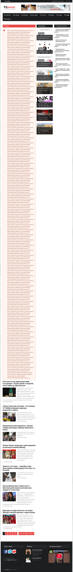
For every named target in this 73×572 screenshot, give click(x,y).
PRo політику (7, 15)
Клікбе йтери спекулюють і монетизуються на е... (44, 37)
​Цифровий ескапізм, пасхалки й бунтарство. (44, 104)
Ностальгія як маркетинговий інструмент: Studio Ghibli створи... (62, 45)
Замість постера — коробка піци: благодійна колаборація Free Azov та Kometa (19, 468)
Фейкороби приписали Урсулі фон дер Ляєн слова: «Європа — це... (62, 60)
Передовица (41, 26)
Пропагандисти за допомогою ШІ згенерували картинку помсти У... (61, 50)
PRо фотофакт (34, 15)
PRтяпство (43, 15)
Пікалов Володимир (37, 550)
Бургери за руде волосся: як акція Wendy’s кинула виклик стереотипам (19, 511)
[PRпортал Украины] (10, 8)
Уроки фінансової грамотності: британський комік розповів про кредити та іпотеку (17, 488)
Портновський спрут (43, 52)
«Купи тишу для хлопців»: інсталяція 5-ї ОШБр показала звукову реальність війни (19, 408)
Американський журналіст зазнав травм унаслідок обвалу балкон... (61, 86)
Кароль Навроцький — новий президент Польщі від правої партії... (62, 70)
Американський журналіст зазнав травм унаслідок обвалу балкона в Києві (18, 428)
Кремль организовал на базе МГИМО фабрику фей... (44, 130)
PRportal (7, 569)
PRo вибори (16, 15)
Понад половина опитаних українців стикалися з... (44, 64)
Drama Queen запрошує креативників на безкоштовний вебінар (19, 446)
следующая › (22, 533)
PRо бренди (24, 15)
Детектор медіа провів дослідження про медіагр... (44, 77)
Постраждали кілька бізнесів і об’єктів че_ (14, 1)
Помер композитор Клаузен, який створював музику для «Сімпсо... (62, 75)
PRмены (29, 546)
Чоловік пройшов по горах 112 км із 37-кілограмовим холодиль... (61, 36)
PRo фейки (51, 15)
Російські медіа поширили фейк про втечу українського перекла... (62, 81)
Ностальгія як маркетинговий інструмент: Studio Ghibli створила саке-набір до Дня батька (18, 383)
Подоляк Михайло (36, 558)
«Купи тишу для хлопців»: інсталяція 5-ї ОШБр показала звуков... (62, 65)
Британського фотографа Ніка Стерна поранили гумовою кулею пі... (62, 31)
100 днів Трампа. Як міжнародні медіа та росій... (43, 90)
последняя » (30, 533)
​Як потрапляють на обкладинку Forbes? (43, 118)
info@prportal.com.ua (12, 560)
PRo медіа (59, 15)
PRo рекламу (7, 19)
